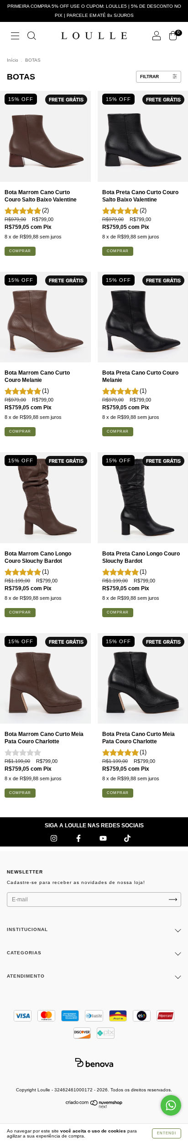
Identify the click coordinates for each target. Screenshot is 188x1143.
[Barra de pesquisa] (31, 37)
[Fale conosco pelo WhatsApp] (171, 1105)
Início (12, 60)
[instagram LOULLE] (54, 838)
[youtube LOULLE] (104, 838)
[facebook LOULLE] (79, 838)
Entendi (166, 1133)
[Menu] (15, 37)
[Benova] (94, 1062)
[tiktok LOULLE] (127, 838)
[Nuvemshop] (94, 1106)
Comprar (20, 251)
